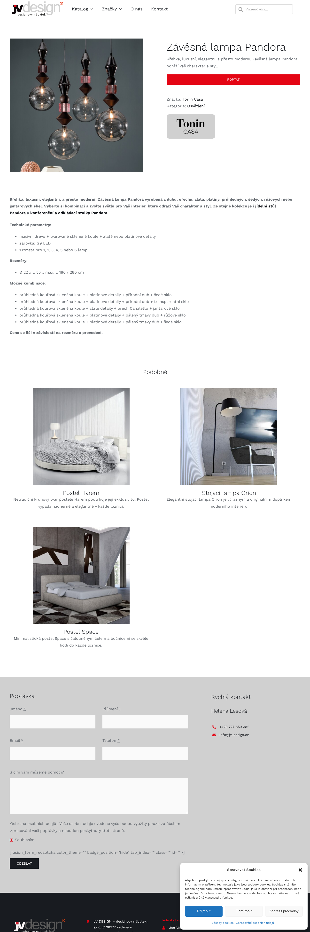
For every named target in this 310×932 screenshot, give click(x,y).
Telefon (111, 740)
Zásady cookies (222, 922)
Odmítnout (244, 911)
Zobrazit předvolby (284, 911)
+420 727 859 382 (234, 727)
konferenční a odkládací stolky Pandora (68, 213)
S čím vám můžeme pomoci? (37, 772)
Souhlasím (24, 839)
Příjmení (111, 709)
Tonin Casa (193, 99)
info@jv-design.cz (234, 735)
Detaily (81, 437)
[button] (300, 870)
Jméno (18, 709)
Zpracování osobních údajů (255, 922)
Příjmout (203, 911)
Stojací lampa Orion (229, 493)
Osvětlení (196, 106)
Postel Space (81, 631)
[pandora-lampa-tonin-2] (76, 105)
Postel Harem (81, 493)
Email (16, 740)
